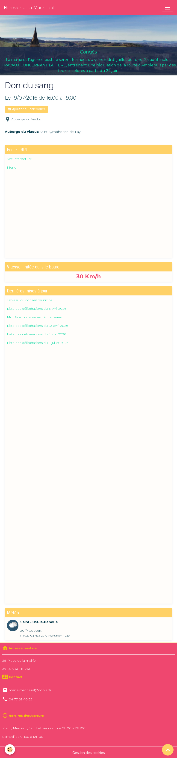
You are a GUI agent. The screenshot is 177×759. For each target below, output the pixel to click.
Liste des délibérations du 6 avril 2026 (36, 309)
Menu (11, 167)
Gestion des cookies (88, 753)
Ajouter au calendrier (28, 109)
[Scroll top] (168, 750)
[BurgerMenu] (167, 8)
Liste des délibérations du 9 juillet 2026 (37, 343)
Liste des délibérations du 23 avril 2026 (37, 326)
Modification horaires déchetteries (34, 317)
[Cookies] (10, 749)
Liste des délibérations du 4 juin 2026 (36, 334)
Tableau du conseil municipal (30, 300)
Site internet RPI (20, 159)
